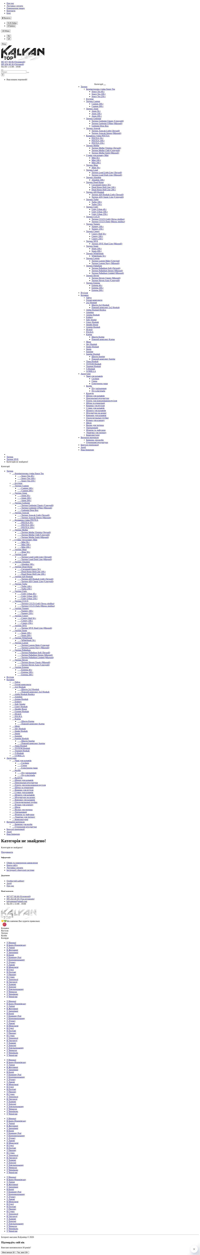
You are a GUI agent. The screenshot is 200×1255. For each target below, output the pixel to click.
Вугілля (84, 293)
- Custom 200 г (25, 490)
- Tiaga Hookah (19, 746)
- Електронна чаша (27, 768)
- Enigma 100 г (25, 672)
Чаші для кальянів (94, 376)
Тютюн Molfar (92, 145)
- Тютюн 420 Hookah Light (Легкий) (35, 579)
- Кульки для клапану (22, 805)
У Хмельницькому (15, 989)
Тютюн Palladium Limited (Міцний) (108, 273)
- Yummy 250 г (25, 613)
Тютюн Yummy (93, 224)
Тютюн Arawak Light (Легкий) (106, 131)
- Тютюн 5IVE (19, 625)
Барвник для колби (95, 440)
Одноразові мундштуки (97, 442)
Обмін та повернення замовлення (22, 863)
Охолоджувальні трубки (97, 418)
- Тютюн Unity (19, 591)
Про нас (10, 3)
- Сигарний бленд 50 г (29, 569)
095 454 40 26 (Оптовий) (12, 64)
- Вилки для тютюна (22, 809)
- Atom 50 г (23, 495)
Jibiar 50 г (96, 167)
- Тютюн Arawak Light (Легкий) (33, 515)
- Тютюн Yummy (20, 608)
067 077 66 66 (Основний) (13, 62)
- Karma (16, 719)
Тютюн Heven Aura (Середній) (106, 280)
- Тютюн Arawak (20, 513)
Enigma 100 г (98, 288)
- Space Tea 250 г (26, 481)
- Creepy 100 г (25, 621)
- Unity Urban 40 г (26, 594)
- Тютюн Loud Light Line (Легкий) (34, 557)
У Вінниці (11, 942)
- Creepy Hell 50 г (26, 618)
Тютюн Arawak (93, 128)
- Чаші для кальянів (21, 760)
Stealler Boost (92, 324)
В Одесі (10, 969)
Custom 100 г (98, 104)
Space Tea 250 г (99, 96)
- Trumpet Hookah (21, 751)
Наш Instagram (87, 450)
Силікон (95, 378)
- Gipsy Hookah (19, 706)
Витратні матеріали (90, 437)
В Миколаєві (12, 967)
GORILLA (91, 371)
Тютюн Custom (93, 101)
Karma (89, 334)
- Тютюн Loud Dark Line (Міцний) (34, 559)
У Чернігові (12, 996)
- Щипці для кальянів (22, 780)
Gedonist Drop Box (100, 126)
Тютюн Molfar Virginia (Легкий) (106, 148)
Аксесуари (86, 374)
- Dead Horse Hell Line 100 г (31, 571)
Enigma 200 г (98, 290)
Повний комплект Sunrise (103, 359)
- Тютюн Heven (20, 660)
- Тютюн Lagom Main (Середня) (33, 645)
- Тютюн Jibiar (19, 549)
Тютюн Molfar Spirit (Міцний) (105, 153)
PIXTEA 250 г (98, 143)
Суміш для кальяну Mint (97, 155)
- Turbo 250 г (24, 589)
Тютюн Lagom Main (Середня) (106, 261)
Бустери (90, 99)
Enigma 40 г (97, 285)
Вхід (4, 44)
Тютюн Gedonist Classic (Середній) (108, 121)
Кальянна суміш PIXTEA (98, 136)
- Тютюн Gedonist (21, 503)
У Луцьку (11, 962)
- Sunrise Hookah (20, 738)
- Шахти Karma (25, 721)
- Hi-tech (16, 714)
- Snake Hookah (20, 731)
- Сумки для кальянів (22, 792)
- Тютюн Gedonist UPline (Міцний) (34, 508)
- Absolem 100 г (25, 564)
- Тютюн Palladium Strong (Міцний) (35, 655)
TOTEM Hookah (93, 364)
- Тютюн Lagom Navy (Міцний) (33, 648)
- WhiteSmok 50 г (26, 640)
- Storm (16, 733)
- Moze (16, 726)
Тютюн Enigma (93, 283)
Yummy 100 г (98, 226)
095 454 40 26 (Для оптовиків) (20, 899)
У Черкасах (12, 992)
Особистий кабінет (15, 881)
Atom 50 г (96, 111)
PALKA (89, 332)
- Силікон (23, 763)
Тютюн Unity (92, 207)
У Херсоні (11, 987)
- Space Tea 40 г (25, 476)
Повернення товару (16, 8)
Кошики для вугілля (95, 405)
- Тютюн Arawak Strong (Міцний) (34, 517)
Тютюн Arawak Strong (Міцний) (106, 133)
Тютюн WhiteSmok (95, 253)
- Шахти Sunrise (26, 741)
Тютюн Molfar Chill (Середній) (106, 150)
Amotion (90, 312)
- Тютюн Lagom (20, 643)
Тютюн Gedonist (93, 118)
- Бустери (17, 483)
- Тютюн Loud (19, 554)
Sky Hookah (91, 344)
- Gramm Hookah (20, 711)
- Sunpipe (17, 736)
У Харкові (11, 984)
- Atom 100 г (24, 498)
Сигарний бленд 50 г (101, 185)
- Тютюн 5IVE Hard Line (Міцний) (34, 628)
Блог (9, 13)
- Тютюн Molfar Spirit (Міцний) (33, 537)
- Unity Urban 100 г (27, 596)
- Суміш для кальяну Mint (24, 540)
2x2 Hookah (91, 302)
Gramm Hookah (93, 327)
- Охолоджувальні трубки (24, 802)
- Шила (16, 807)
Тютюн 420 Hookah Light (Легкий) (108, 194)
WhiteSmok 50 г (99, 256)
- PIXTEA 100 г (25, 525)
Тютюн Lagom (92, 258)
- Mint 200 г (24, 547)
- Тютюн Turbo (19, 584)
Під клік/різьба (98, 391)
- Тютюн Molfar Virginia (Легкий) (34, 532)
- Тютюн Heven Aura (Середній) (33, 665)
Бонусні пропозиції (90, 445)
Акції (83, 447)
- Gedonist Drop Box (27, 510)
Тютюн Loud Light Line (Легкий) (107, 172)
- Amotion (17, 697)
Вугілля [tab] (4, 930)
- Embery (17, 701)
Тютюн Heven (92, 275)
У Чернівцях (12, 994)
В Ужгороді (12, 982)
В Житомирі (12, 950)
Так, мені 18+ (22, 1252)
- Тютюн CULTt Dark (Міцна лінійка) (36, 606)
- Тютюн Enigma (20, 667)
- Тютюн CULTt (20, 601)
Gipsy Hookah (92, 322)
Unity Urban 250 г (100, 214)
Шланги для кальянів (96, 410)
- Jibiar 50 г (23, 552)
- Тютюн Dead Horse (22, 567)
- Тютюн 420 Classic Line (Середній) (35, 581)
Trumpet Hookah (93, 366)
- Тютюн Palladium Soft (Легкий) (33, 652)
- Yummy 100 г (25, 611)
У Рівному (11, 974)
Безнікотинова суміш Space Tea (100, 89)
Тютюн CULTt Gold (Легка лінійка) (108, 219)
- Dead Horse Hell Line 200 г (31, 574)
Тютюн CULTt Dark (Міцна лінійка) (108, 221)
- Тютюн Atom (19, 493)
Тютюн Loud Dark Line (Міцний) (107, 175)
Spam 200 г (97, 251)
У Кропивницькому (16, 960)
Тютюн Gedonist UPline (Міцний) (107, 123)
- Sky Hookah (19, 728)
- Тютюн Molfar (20, 530)
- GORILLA (18, 755)
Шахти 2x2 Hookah (100, 305)
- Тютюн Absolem (21, 562)
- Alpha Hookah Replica (23, 694)
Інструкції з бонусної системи (20, 870)
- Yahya (16, 682)
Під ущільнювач (99, 388)
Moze (88, 342)
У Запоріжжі (12, 952)
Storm (88, 349)
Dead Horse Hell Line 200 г (104, 190)
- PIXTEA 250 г (25, 527)
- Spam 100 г (24, 633)
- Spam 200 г (24, 635)
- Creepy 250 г (25, 623)
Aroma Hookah (93, 315)
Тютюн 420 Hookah (95, 192)
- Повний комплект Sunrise (31, 743)
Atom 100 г (97, 113)
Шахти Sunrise (98, 356)
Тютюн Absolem (93, 177)
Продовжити (7, 852)
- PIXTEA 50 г (25, 522)
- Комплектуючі (20, 819)
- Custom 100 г (25, 488)
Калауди (90, 393)
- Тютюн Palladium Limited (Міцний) (35, 657)
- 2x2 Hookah (19, 687)
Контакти (11, 11)
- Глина (22, 765)
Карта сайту (12, 865)
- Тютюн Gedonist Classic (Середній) (35, 505)
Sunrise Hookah (93, 354)
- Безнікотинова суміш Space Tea (28, 473)
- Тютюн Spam (19, 630)
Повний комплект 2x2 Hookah (106, 307)
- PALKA (17, 716)
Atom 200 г (97, 116)
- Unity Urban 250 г (27, 598)
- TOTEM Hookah (21, 748)
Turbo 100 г (97, 202)
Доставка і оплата (15, 6)
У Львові (11, 965)
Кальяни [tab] (5, 928)
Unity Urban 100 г (100, 212)
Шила (89, 423)
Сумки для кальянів (95, 408)
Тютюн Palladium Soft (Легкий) (106, 268)
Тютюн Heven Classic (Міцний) (106, 278)
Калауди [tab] (5, 938)
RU (9, 36)
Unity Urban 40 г (99, 209)
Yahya (89, 297)
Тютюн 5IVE (92, 241)
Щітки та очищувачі (95, 403)
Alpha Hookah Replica (96, 310)
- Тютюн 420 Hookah (22, 576)
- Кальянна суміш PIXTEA (25, 520)
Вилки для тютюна (95, 425)
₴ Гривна (11, 26)
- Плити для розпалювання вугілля (29, 785)
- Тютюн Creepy (20, 616)
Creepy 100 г (97, 236)
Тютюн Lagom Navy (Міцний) (105, 263)
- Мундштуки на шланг (23, 797)
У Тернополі (12, 979)
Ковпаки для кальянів (96, 415)
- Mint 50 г (23, 542)
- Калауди (17, 778)
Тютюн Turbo (92, 199)
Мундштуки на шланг (96, 413)
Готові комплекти (94, 300)
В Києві (10, 955)
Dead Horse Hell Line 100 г (104, 187)
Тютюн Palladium (94, 266)
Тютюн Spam (92, 246)
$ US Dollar (12, 23)
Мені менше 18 (8, 1252)
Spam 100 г (97, 248)
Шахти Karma (98, 337)
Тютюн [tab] (4, 933)
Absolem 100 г (98, 180)
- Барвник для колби (22, 824)
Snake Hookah (92, 347)
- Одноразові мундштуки (24, 827)
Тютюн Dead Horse (95, 182)
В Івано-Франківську (16, 945)
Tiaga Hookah (92, 361)
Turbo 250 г (97, 204)
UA (5, 31)
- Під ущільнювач (26, 773)
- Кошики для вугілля (22, 790)
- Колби (16, 770)
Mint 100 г (96, 160)
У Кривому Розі (14, 957)
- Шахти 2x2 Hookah (28, 689)
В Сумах (11, 977)
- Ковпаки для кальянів (23, 800)
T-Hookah (90, 369)
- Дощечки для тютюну (23, 817)
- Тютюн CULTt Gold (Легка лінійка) (35, 603)
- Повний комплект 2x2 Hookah (33, 692)
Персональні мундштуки (97, 398)
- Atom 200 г (24, 500)
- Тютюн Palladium (21, 650)
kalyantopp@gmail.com (17, 901)
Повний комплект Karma (103, 339)
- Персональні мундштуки (25, 782)
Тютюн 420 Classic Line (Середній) (108, 197)
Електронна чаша (100, 383)
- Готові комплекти (21, 684)
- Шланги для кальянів (23, 795)
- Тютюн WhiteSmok (22, 638)
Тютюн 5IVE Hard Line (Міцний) (107, 243)
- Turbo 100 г (24, 586)
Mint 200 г (96, 163)
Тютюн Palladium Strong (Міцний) (107, 270)
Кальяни (85, 295)
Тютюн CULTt (93, 217)
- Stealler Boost (19, 709)
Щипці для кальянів (95, 396)
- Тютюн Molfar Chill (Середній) (33, 535)
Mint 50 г (96, 158)
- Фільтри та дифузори (23, 814)
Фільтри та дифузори (96, 430)
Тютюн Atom (92, 109)
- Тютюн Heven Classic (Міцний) (33, 662)
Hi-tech (89, 329)
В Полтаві (11, 972)
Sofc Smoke (91, 320)
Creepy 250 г (97, 239)
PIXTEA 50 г (98, 138)
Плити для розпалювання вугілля (101, 401)
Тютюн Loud (92, 170)
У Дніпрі (11, 947)
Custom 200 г (98, 106)
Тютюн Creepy (93, 231)
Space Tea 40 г (98, 91)
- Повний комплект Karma (30, 724)
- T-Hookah (18, 753)
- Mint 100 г (24, 544)
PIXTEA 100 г (98, 140)
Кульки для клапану (95, 420)
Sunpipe (89, 351)
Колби (89, 386)
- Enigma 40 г (24, 670)
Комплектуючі (92, 435)
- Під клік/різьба (26, 775)
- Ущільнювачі (19, 812)
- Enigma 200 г (25, 675)
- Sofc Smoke (18, 704)
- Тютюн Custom (20, 486)
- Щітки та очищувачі (22, 787)
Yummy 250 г (98, 229)
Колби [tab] (4, 935)
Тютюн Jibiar (92, 165)
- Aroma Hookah (20, 699)
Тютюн (84, 86)
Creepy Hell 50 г (99, 234)
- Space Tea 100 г (26, 478)
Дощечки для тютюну (96, 432)
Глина (94, 381)
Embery (89, 317)
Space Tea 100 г (99, 94)
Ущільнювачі (92, 428)
